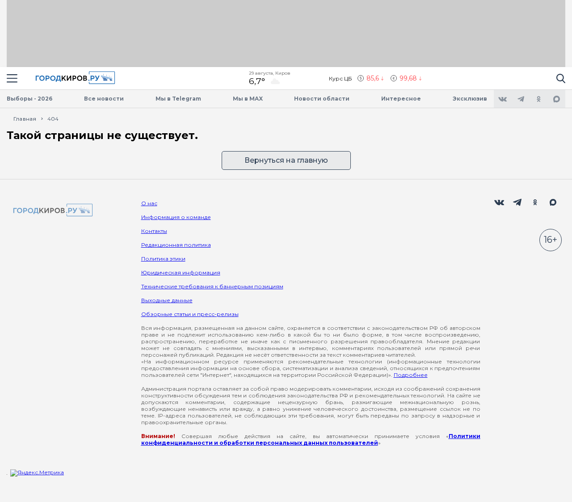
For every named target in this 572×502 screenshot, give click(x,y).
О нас (149, 203)
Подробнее (411, 374)
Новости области (321, 98)
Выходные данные (167, 300)
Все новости (104, 98)
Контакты (154, 231)
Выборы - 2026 (29, 98)
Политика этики (163, 258)
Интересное (401, 98)
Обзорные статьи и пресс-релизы (190, 314)
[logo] (51, 211)
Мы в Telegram (178, 98)
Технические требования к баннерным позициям (212, 286)
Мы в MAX (248, 98)
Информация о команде (176, 217)
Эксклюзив (470, 98)
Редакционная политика (176, 244)
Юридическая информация (180, 272)
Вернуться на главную (286, 160)
